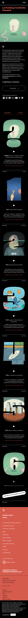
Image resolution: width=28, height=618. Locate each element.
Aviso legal (6, 578)
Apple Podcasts (7, 592)
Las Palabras (6, 552)
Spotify (5, 590)
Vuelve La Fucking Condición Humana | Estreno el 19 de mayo (14, 156)
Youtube (5, 595)
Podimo (5, 597)
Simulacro (5, 534)
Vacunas (5, 549)
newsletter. (5, 78)
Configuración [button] (5, 614)
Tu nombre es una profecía (14, 375)
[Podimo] (22, 97)
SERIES (5, 517)
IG (3, 586)
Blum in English (7, 540)
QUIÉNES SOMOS (8, 515)
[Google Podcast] (19, 97)
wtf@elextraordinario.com (12, 572)
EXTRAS (20, 113)
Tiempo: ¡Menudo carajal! (14, 209)
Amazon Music (7, 599)
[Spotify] (4, 97)
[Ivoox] (9, 97)
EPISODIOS (8, 113)
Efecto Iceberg (7, 537)
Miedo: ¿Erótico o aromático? (14, 430)
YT (5, 586)
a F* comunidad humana (11, 75)
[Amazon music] (12, 97)
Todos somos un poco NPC (14, 265)
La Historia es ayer (8, 526)
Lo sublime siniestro (8, 543)
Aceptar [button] (13, 614)
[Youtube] (16, 97)
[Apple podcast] (7, 97)
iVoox (4, 593)
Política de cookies (8, 582)
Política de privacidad (9, 580)
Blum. (4, 531)
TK (8, 586)
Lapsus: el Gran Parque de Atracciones (14, 320)
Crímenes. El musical (9, 528)
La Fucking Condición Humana (12, 522)
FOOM (4, 546)
